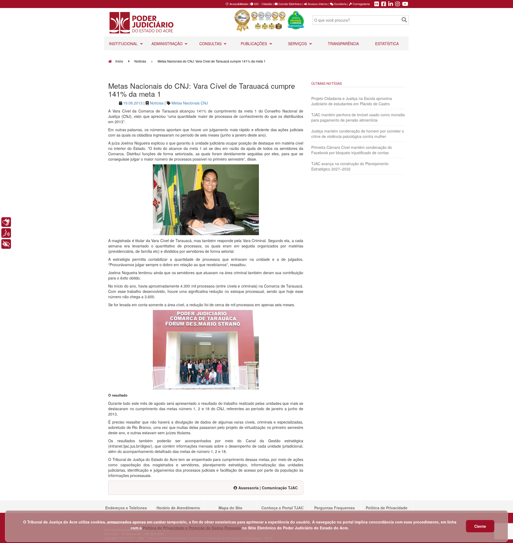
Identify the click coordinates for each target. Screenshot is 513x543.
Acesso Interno (317, 4)
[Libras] (6, 222)
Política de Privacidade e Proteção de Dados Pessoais (192, 527)
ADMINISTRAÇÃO (167, 43)
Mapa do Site (230, 508)
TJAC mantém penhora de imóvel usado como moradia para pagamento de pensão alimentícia (358, 117)
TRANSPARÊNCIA (343, 43)
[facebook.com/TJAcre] (384, 4)
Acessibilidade (239, 4)
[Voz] (6, 233)
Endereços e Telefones (126, 508)
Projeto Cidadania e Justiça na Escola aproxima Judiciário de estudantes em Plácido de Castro (351, 101)
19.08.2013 (132, 103)
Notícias (140, 61)
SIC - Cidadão (262, 4)
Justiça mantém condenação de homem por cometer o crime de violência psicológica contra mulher (357, 133)
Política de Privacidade (386, 508)
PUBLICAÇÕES (254, 43)
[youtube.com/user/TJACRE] (405, 4)
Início (119, 61)
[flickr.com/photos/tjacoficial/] (377, 4)
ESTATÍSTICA (387, 43)
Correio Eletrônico (290, 4)
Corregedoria (361, 4)
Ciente (480, 526)
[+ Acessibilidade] (6, 244)
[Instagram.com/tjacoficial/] (398, 4)
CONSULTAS (211, 43)
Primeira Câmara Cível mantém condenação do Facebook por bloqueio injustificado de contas (351, 150)
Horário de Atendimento (178, 508)
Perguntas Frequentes (334, 508)
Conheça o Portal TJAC (282, 508)
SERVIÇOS (298, 43)
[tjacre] (391, 4)
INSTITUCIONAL (124, 43)
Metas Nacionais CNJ (190, 103)
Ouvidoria (340, 4)
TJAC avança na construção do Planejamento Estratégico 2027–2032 (349, 166)
